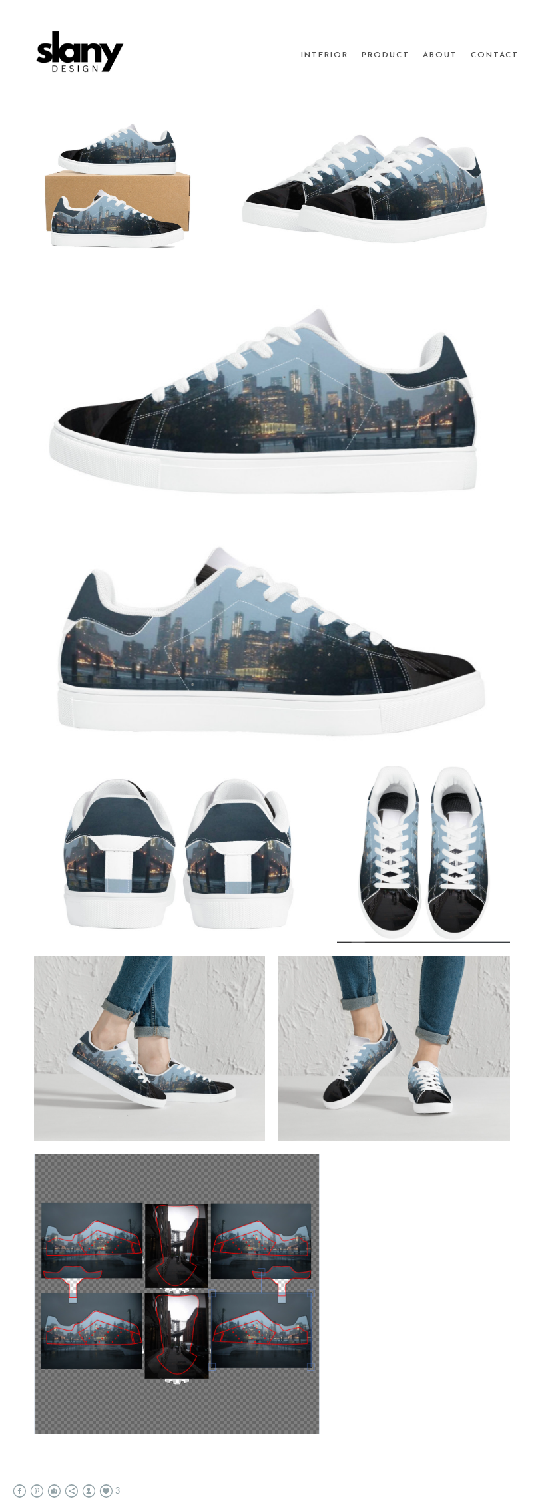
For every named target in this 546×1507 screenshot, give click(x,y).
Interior (324, 55)
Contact (495, 55)
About (440, 55)
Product (386, 55)
